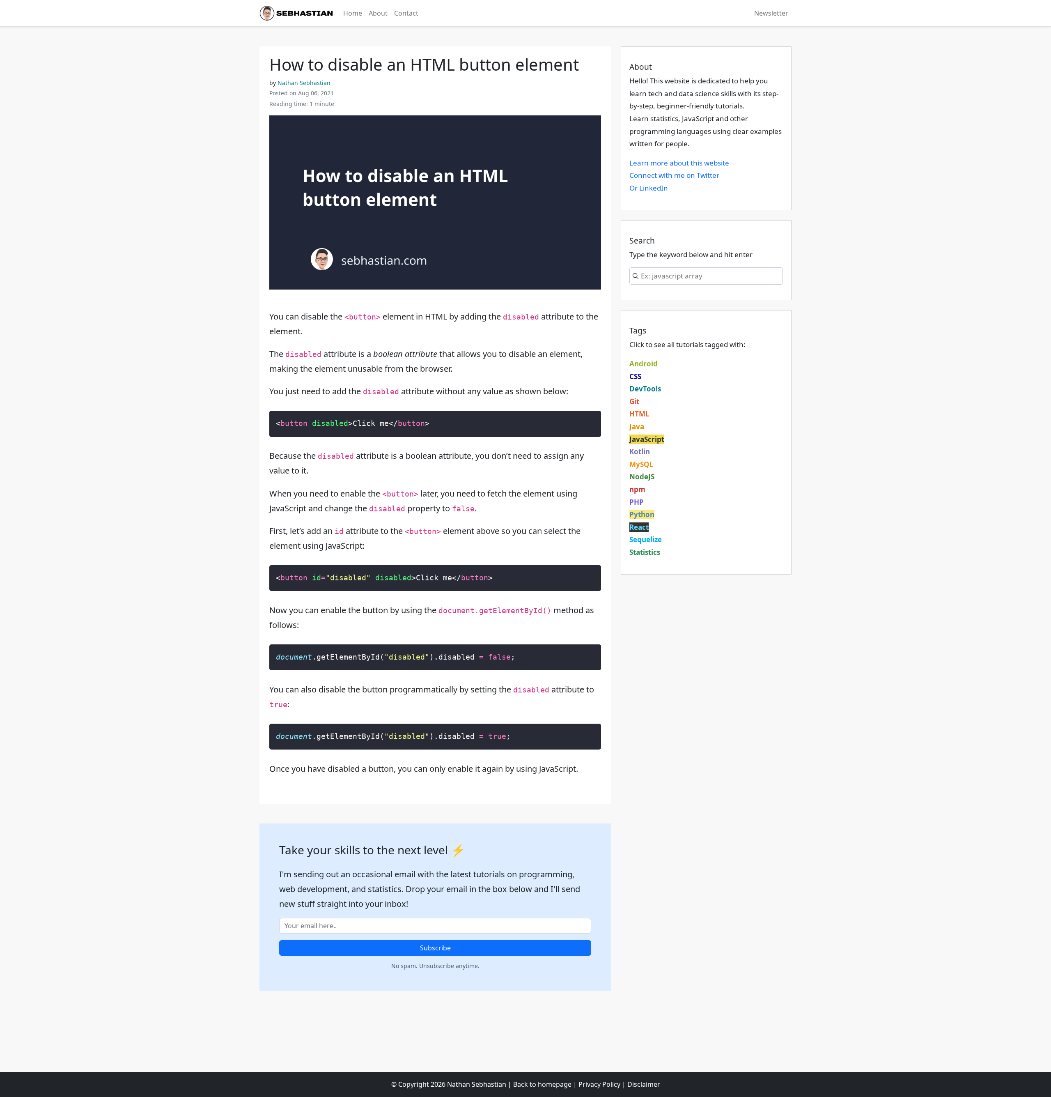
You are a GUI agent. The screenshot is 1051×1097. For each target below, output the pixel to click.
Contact (406, 13)
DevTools (645, 388)
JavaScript (646, 439)
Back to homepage (542, 1084)
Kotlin (639, 451)
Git (634, 401)
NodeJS (641, 476)
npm (637, 489)
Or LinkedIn (648, 188)
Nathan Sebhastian (304, 83)
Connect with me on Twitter (674, 175)
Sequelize (645, 539)
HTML (639, 414)
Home (352, 13)
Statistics (644, 552)
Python (641, 514)
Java (636, 426)
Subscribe (435, 947)
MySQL (641, 464)
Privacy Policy (599, 1084)
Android (643, 363)
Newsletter (771, 13)
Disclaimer (643, 1084)
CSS (635, 376)
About (378, 13)
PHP (636, 502)
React (639, 527)
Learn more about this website (679, 163)
